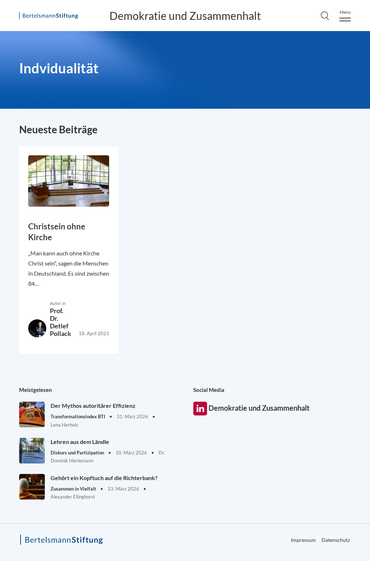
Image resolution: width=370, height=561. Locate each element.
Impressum (303, 540)
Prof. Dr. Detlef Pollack (60, 322)
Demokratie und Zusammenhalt (185, 15)
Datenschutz (336, 540)
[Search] (325, 15)
